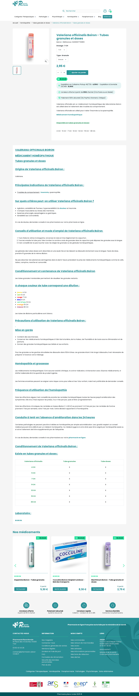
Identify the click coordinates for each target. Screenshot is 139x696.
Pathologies (43, 17)
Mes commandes (78, 640)
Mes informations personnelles (83, 651)
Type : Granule (62, 55)
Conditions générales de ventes (54, 646)
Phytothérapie (57, 17)
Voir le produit (20, 589)
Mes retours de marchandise (82, 643)
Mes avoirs (75, 646)
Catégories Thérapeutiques (24, 17)
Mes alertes (75, 657)
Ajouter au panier (79, 72)
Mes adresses (76, 648)
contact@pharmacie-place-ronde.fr (24, 653)
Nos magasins (47, 640)
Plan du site (46, 665)
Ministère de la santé (108, 652)
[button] (105, 11)
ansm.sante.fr (105, 649)
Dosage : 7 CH (62, 46)
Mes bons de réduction (80, 654)
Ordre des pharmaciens (109, 654)
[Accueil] (20, 3)
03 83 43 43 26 (18, 648)
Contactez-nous (48, 643)
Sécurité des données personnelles (50, 661)
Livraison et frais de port (51, 651)
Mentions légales (48, 648)
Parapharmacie (88, 17)
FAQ (43, 654)
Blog (99, 17)
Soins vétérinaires (106, 671)
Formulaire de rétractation (52, 657)
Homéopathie (72, 17)
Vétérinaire (107, 17)
